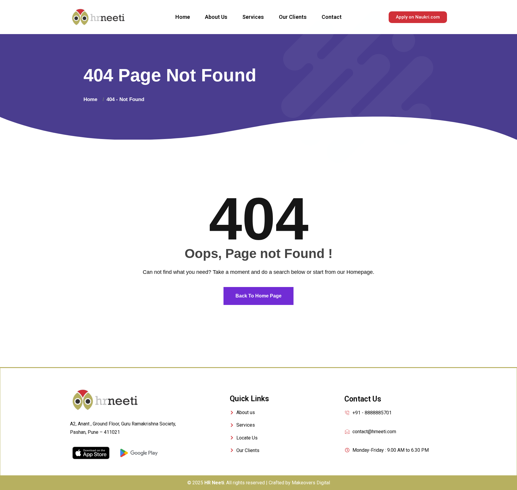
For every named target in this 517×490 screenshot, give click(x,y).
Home (182, 17)
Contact (332, 17)
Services (253, 17)
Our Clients (293, 17)
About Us (216, 17)
